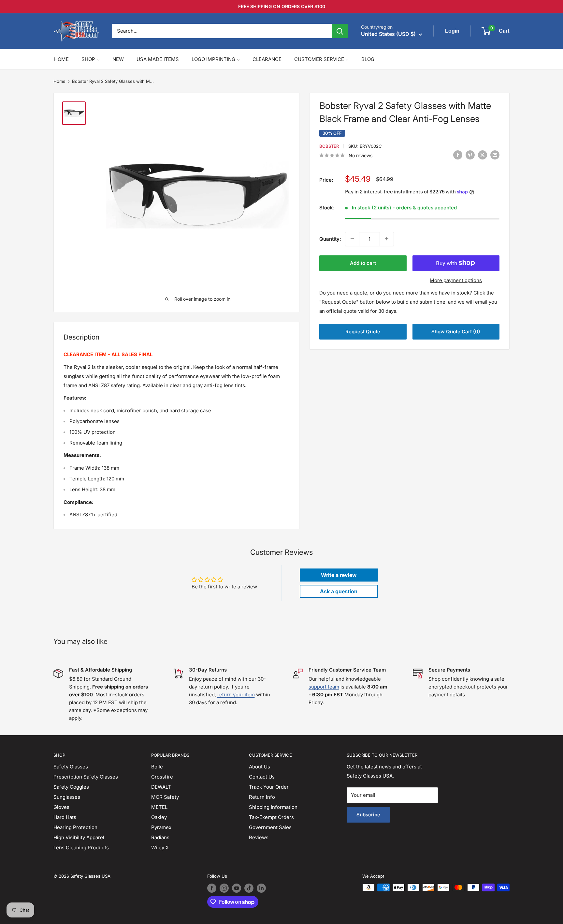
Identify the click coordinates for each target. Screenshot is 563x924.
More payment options (456, 280)
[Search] (340, 31)
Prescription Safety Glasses (85, 777)
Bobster (329, 146)
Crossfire (162, 777)
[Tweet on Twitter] (482, 155)
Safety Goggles (71, 787)
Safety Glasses (70, 767)
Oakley (159, 817)
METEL (159, 807)
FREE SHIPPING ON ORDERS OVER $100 (281, 6)
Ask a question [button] (338, 591)
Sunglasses (66, 797)
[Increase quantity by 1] (387, 239)
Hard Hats (64, 817)
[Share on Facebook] (457, 155)
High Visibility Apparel (78, 837)
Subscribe (368, 814)
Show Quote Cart (455, 331)
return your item (236, 694)
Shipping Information (273, 807)
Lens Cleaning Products (81, 847)
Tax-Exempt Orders (271, 817)
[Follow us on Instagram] (224, 888)
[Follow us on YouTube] (236, 888)
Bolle (157, 767)
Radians (160, 837)
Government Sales (270, 827)
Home (59, 81)
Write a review (339, 575)
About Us (259, 767)
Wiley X (160, 847)
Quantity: (330, 238)
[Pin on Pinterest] (470, 155)
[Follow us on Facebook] (211, 888)
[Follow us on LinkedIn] (261, 888)
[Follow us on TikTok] (248, 888)
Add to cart (363, 263)
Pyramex (161, 827)
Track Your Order (269, 787)
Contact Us (262, 777)
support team (324, 687)
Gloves (61, 807)
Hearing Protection (75, 827)
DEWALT (161, 787)
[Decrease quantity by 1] (352, 239)
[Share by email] (494, 155)
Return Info (262, 797)
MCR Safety (165, 797)
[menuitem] (61, 59)
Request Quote (362, 331)
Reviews (258, 837)
